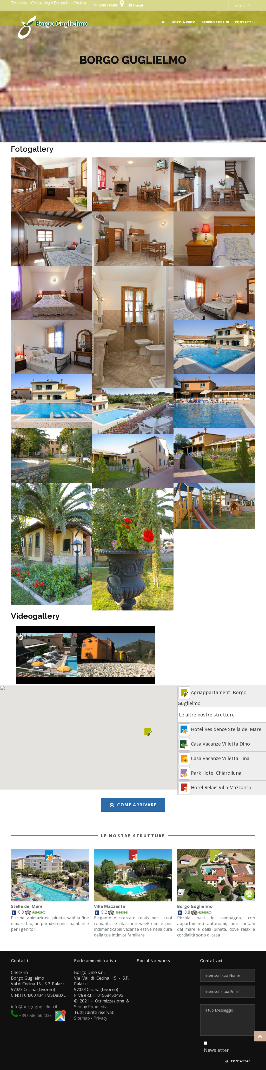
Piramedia (98, 1006)
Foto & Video (184, 22)
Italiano (239, 5)
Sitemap (82, 1018)
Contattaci (240, 1061)
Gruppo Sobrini (215, 22)
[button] (148, 732)
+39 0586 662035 (35, 1015)
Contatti (243, 22)
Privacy (100, 1018)
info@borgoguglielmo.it (34, 1006)
